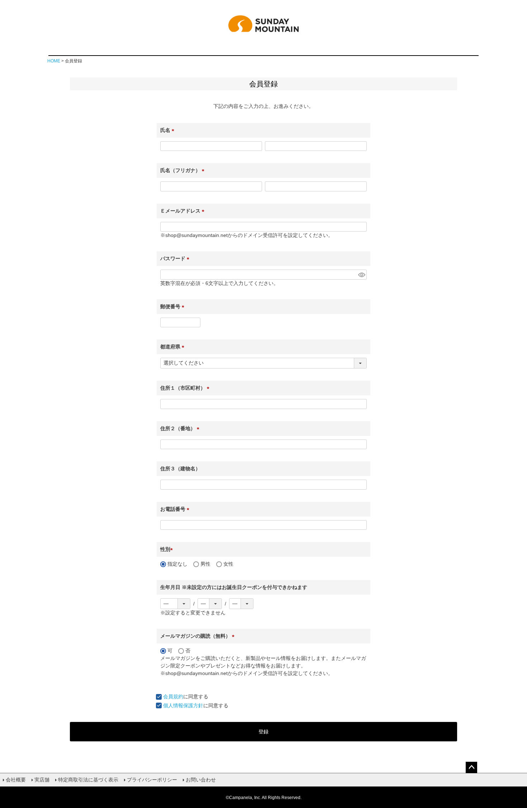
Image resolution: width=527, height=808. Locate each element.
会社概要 (16, 780)
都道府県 (173, 347)
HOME (53, 60)
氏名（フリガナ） (183, 170)
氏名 (168, 130)
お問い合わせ (201, 780)
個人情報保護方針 (183, 705)
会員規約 (173, 696)
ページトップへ (471, 767)
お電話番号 (176, 509)
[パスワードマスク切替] (361, 274)
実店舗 (41, 780)
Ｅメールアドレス (183, 211)
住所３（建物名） (180, 468)
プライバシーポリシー (152, 780)
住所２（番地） (181, 428)
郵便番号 (173, 306)
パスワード (176, 258)
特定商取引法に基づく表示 (88, 780)
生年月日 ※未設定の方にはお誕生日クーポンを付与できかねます (233, 587)
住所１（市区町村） (186, 388)
